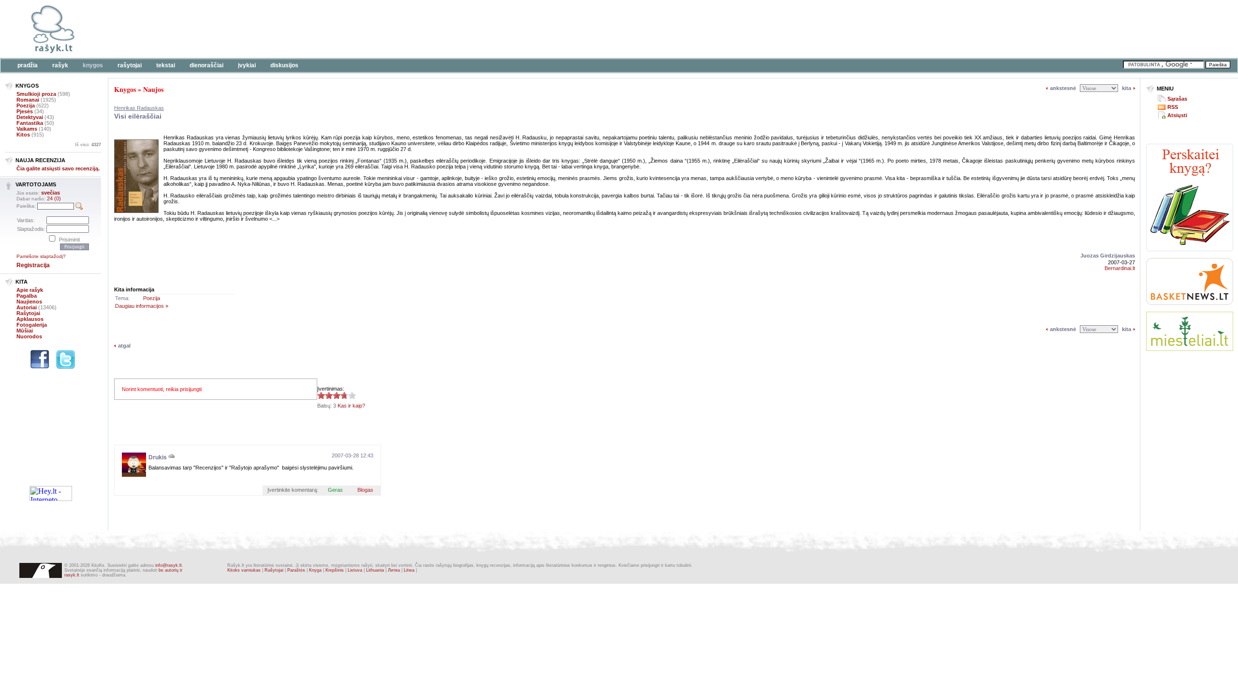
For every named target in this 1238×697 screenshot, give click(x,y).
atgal (124, 345)
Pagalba (26, 296)
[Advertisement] (297, 29)
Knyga (315, 570)
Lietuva (355, 570)
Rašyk (60, 65)
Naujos (153, 89)
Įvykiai (247, 65)
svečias (50, 193)
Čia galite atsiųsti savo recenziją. (58, 168)
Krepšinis (334, 570)
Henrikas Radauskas (139, 108)
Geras (335, 490)
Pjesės (24, 111)
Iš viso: (88, 144)
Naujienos (29, 301)
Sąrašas (1177, 99)
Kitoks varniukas (244, 570)
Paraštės (296, 570)
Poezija (25, 105)
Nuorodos (29, 336)
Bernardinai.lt (1120, 268)
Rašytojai (130, 65)
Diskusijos (284, 65)
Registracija (33, 265)
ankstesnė (1063, 88)
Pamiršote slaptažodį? (41, 256)
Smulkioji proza (36, 94)
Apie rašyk (29, 290)
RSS (1172, 107)
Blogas (365, 490)
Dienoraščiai (206, 65)
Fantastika (29, 123)
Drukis (157, 457)
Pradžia (27, 65)
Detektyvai (29, 117)
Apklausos (30, 319)
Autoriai (26, 307)
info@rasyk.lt (168, 565)
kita (1126, 88)
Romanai (27, 100)
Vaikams (26, 129)
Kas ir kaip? (351, 406)
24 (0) (54, 198)
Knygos (93, 65)
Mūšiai (24, 330)
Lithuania (375, 570)
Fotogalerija (31, 325)
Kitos (23, 134)
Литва (394, 570)
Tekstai (165, 65)
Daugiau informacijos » (141, 306)
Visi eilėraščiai (138, 116)
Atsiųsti (1177, 115)
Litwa (409, 570)
